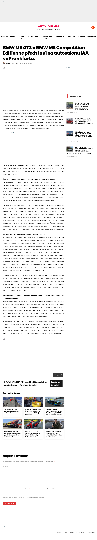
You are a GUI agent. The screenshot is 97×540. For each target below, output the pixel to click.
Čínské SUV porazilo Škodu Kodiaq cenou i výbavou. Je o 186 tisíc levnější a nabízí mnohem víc (79, 135)
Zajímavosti (33, 37)
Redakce (65, 532)
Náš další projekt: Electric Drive (85, 532)
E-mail (27, 489)
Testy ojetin (75, 97)
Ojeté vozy (21, 37)
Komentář (6, 466)
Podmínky (72, 532)
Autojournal (48, 26)
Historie (81, 37)
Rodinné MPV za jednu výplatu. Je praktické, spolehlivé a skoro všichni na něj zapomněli (84, 120)
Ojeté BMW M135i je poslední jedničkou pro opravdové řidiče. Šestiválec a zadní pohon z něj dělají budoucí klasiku (79, 150)
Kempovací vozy (47, 37)
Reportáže (91, 37)
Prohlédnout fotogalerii (55, 383)
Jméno (5, 489)
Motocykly (71, 37)
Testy (12, 37)
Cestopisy (60, 37)
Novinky (4, 37)
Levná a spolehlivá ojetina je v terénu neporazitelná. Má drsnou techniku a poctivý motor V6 (82, 106)
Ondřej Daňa (14, 63)
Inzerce (59, 532)
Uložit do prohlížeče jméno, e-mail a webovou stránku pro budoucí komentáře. (24, 497)
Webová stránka (51, 489)
